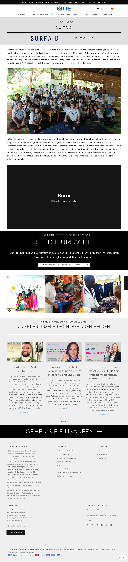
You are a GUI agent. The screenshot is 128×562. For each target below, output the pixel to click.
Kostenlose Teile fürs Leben (66, 451)
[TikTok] (106, 525)
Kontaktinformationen (64, 476)
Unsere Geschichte (93, 510)
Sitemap (89, 520)
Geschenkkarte (101, 454)
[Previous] (11, 294)
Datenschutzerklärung (108, 549)
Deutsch (116, 9)
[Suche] (103, 9)
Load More (64, 421)
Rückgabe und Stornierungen (66, 458)
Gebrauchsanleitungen (64, 469)
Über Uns (108, 14)
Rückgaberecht (13, 552)
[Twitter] (92, 525)
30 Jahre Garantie (62, 454)
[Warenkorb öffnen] (107, 9)
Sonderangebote (92, 14)
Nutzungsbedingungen (91, 549)
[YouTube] (101, 525)
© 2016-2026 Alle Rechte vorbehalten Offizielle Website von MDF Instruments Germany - (46, 549)
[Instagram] (97, 525)
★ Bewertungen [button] (126, 283)
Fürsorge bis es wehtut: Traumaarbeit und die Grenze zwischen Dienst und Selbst (64, 371)
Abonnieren (15, 533)
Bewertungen (101, 458)
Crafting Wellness (61, 14)
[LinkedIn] (111, 525)
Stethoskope (22, 14)
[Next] (117, 294)
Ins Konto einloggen (103, 451)
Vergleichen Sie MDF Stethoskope (68, 472)
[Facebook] (87, 525)
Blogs (77, 14)
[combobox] (116, 9)
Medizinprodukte (40, 14)
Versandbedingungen (27, 552)
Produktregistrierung (63, 462)
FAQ (58, 465)
